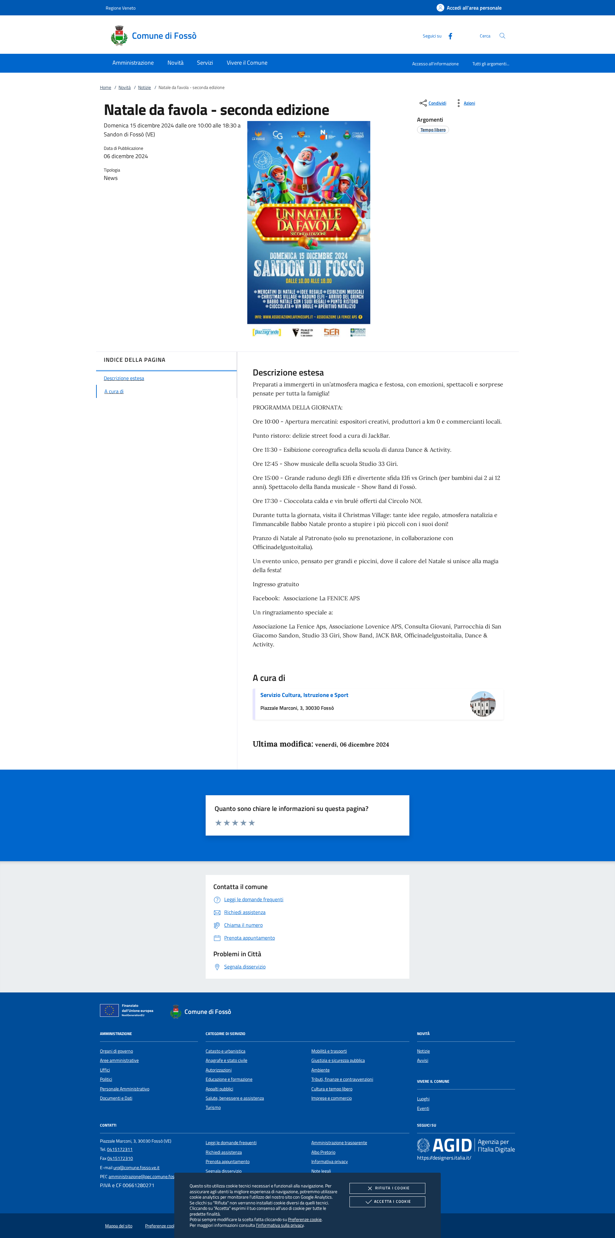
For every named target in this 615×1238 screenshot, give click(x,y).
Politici (106, 1079)
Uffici (105, 1069)
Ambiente (320, 1069)
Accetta (392, 1201)
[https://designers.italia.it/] (466, 1145)
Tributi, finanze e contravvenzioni (342, 1079)
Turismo (213, 1107)
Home (105, 87)
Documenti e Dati (116, 1098)
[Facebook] (447, 35)
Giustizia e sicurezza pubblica (338, 1060)
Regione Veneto (120, 7)
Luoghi (423, 1098)
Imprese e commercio (331, 1098)
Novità (125, 87)
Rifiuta (392, 1188)
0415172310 (120, 1158)
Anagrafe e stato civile (226, 1060)
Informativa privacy (329, 1161)
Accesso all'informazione (435, 63)
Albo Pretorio (323, 1152)
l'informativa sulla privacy (280, 1225)
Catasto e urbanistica (225, 1051)
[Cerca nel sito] (502, 36)
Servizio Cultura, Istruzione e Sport (304, 695)
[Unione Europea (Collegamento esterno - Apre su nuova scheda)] (128, 1012)
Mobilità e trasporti (329, 1051)
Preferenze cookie (305, 1219)
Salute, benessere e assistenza (235, 1098)
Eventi (423, 1108)
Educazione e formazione (229, 1079)
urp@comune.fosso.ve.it (136, 1167)
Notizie (144, 87)
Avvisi (422, 1060)
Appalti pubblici (219, 1088)
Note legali (321, 1171)
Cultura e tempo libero (331, 1088)
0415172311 (120, 1149)
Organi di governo (116, 1051)
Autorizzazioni (219, 1069)
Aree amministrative (119, 1060)
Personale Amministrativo (124, 1088)
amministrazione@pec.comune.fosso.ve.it (148, 1176)
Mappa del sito (118, 1225)
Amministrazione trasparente (339, 1142)
